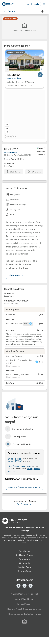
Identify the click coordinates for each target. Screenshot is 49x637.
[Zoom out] (7, 128)
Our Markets (24, 551)
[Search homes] (28, 4)
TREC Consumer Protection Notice (24, 614)
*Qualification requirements (19, 466)
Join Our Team (24, 567)
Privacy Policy (23, 604)
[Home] (9, 4)
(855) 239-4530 (24, 504)
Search (11, 11)
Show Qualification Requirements (22, 487)
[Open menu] (44, 4)
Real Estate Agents (24, 555)
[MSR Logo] (24, 521)
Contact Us (24, 563)
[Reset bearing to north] (7, 132)
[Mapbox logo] (10, 136)
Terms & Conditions (23, 599)
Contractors (24, 559)
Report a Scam (25, 571)
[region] (24, 114)
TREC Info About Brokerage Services (23, 609)
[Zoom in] (7, 124)
